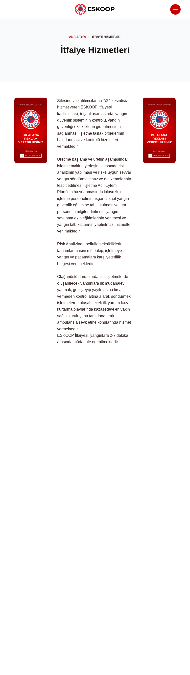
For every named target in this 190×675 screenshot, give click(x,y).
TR (11, 9)
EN (18, 9)
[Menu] (175, 9)
